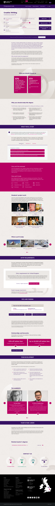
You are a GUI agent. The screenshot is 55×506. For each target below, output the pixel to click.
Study (22, 2)
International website (23, 293)
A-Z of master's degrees (25, 8)
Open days (5, 484)
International (17, 481)
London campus (6, 482)
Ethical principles (6, 493)
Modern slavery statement (7, 494)
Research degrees (36, 6)
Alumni (46, 1)
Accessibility (5, 490)
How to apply (6, 485)
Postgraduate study (12, 8)
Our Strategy (17, 479)
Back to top (49, 504)
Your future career (42, 37)
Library (17, 484)
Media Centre (17, 487)
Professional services (19, 483)
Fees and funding (27, 37)
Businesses (42, 1)
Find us (30, 482)
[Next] (4, 244)
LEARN (17, 492)
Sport (35, 2)
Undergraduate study (7, 479)
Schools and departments (19, 482)
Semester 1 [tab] (21, 143)
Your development (35, 37)
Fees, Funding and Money (19, 493)
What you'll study (13, 37)
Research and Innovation (29, 2)
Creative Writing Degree (33, 8)
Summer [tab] (34, 143)
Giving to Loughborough (19, 486)
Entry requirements (20, 37)
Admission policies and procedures (8, 486)
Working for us (18, 480)
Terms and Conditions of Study (32, 134)
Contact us (30, 484)
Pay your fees (17, 494)
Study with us (7, 8)
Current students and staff (19, 491)
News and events (41, 2)
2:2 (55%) (7, 19)
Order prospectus (6, 483)
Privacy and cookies (6, 491)
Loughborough (24, 27)
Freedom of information (7, 496)
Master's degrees (28, 6)
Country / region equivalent (22, 283)
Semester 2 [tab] (28, 143)
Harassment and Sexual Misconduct (9, 495)
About (46, 2)
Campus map (31, 483)
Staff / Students (37, 1)
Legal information (6, 492)
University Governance (19, 485)
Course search (42, 6)
